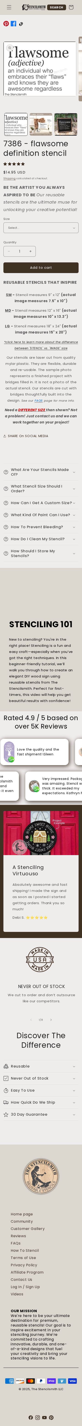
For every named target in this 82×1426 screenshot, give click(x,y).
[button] (9, 7)
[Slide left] (31, 1020)
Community (22, 1221)
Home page (22, 1214)
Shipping (9, 178)
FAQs (15, 1243)
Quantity (9, 242)
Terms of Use (23, 1257)
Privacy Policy (24, 1265)
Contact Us (21, 1279)
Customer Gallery (28, 1228)
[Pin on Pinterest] (6, 24)
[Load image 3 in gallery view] (65, 124)
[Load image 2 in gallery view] (41, 124)
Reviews (18, 1236)
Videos (17, 1294)
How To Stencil (25, 1250)
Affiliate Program (27, 1272)
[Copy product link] (20, 24)
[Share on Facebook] (13, 24)
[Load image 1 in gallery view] (16, 124)
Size (6, 219)
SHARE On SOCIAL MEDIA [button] (28, 436)
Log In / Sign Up (25, 1286)
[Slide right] (51, 1020)
